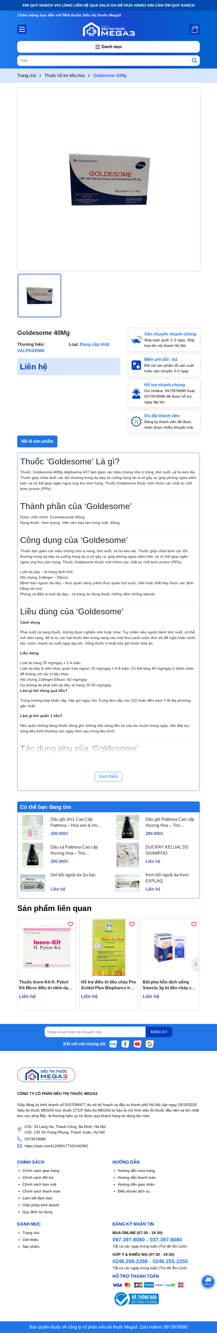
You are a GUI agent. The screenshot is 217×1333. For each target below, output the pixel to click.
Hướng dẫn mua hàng (136, 1170)
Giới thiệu (30, 1239)
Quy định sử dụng (37, 1212)
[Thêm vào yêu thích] (70, 924)
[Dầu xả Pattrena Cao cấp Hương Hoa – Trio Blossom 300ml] (32, 855)
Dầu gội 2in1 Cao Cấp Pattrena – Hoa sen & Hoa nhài (75, 822)
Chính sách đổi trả (37, 1177)
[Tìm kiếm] (194, 61)
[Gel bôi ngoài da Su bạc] (32, 883)
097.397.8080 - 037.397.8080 (147, 1240)
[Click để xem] (108, 179)
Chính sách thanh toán (41, 1191)
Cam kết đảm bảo (37, 1198)
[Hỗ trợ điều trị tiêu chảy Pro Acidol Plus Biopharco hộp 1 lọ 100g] (109, 948)
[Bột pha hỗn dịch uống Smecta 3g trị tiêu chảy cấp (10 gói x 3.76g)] (170, 948)
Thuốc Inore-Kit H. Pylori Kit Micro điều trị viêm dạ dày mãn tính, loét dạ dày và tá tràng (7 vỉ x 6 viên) (44, 985)
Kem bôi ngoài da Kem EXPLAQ (167, 878)
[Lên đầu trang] (206, 1301)
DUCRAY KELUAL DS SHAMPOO (167, 850)
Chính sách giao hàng (40, 1170)
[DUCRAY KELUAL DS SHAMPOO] (127, 855)
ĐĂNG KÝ (159, 1032)
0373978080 (35, 1139)
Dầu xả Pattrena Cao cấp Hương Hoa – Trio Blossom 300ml (74, 850)
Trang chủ (30, 1233)
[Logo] (108, 29)
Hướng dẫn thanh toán (137, 1177)
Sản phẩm (31, 1246)
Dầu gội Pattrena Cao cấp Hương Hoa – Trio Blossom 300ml (170, 822)
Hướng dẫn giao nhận (136, 1184)
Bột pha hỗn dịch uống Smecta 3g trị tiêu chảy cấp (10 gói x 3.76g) (170, 985)
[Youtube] (137, 1044)
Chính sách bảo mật (39, 1184)
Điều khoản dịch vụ (134, 1191)
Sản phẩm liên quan (54, 908)
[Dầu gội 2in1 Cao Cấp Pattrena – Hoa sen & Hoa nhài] (32, 827)
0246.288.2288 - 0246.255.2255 (150, 1261)
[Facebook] (125, 1044)
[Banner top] (108, 5)
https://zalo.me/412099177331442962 (56, 1146)
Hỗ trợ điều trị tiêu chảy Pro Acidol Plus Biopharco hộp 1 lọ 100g (108, 985)
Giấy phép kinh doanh (40, 1205)
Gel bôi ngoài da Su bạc (73, 875)
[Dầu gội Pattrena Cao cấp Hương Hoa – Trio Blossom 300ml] (127, 827)
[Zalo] (113, 1044)
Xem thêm (108, 776)
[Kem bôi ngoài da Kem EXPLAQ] (127, 883)
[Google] (150, 1044)
